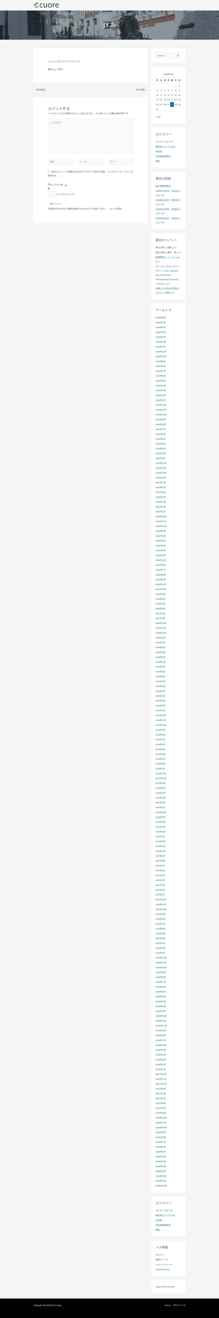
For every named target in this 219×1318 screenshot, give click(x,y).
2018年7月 (161, 603)
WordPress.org (162, 1269)
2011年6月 (160, 870)
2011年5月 (160, 875)
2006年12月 (161, 1118)
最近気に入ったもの (165, 146)
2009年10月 (161, 967)
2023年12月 (161, 463)
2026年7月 (161, 322)
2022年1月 (160, 569)
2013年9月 (161, 783)
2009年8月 (161, 977)
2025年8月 (161, 366)
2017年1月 (160, 618)
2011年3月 (160, 885)
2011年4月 (160, 880)
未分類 (159, 151)
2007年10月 (161, 1084)
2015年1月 (160, 710)
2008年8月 (161, 1035)
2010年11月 (161, 904)
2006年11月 (161, 1122)
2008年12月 (161, 1016)
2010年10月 (161, 909)
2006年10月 (161, 1127)
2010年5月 (161, 933)
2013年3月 (161, 797)
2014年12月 (161, 715)
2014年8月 (161, 734)
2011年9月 (160, 856)
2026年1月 (161, 346)
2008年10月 (161, 1025)
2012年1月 (160, 836)
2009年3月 (161, 1001)
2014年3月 (161, 759)
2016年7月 (161, 642)
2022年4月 (161, 555)
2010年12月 (161, 899)
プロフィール (176, 5)
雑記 (158, 161)
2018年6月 (161, 608)
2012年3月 (161, 827)
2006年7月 (161, 1142)
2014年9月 (160, 730)
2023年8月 (161, 477)
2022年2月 (161, 565)
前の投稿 (39, 89)
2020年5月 (161, 579)
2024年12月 (161, 405)
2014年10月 (161, 725)
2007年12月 (161, 1074)
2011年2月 (160, 890)
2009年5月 (161, 991)
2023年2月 (161, 506)
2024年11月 (161, 409)
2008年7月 (161, 1040)
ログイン (160, 1254)
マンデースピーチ (71, 61)
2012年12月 (161, 812)
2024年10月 (161, 414)
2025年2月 (161, 395)
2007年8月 (161, 1093)
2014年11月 (161, 720)
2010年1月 (160, 953)
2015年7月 (160, 681)
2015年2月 (160, 705)
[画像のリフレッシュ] (66, 184)
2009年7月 (161, 982)
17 (157, 99)
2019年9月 (160, 599)
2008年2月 (161, 1064)
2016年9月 (161, 637)
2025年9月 (161, 361)
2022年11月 (161, 521)
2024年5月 (161, 439)
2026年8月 (161, 317)
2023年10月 (161, 472)
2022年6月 (161, 545)
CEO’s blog (68, 3)
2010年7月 (161, 924)
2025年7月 (161, 371)
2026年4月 (161, 337)
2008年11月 (161, 1021)
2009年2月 (161, 1006)
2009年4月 (161, 996)
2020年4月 (161, 584)
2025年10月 (161, 356)
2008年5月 (161, 1050)
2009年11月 (161, 962)
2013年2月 (161, 802)
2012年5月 (160, 817)
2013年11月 (161, 773)
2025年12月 (161, 351)
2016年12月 (161, 623)
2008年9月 (161, 1030)
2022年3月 (161, 560)
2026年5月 (161, 332)
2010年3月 (161, 943)
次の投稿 (141, 89)
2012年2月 (160, 831)
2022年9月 (161, 531)
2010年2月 (161, 948)
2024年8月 (161, 424)
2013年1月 (160, 807)
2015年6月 (161, 686)
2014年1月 (160, 768)
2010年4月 (161, 938)
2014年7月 (160, 739)
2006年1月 (161, 1171)
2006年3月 (161, 1161)
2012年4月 (160, 822)
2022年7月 (161, 540)
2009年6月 (161, 987)
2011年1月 (160, 894)
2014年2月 (160, 763)
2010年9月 (161, 914)
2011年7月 (160, 865)
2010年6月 (161, 928)
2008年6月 (161, 1045)
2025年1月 (160, 400)
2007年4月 (161, 1113)
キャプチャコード (65, 194)
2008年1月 (161, 1069)
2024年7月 (161, 429)
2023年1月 (161, 511)
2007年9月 (161, 1088)
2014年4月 (160, 754)
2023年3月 (161, 502)
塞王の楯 (160, 247)
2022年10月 (161, 526)
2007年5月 (161, 1108)
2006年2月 (161, 1166)
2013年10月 (161, 778)
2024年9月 (161, 419)
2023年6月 (161, 487)
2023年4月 (161, 497)
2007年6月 (161, 1103)
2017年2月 (160, 613)
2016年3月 (161, 657)
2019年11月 (161, 594)
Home (163, 5)
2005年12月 (161, 1176)
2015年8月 (161, 676)
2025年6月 (161, 376)
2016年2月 (161, 662)
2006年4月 (161, 1156)
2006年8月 (161, 1137)
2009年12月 (161, 957)
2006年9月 (161, 1132)
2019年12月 (161, 589)
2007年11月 (161, 1079)
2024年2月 (161, 453)
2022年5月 (161, 550)
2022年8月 (161, 536)
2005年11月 (161, 1181)
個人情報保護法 (163, 186)
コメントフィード (164, 1264)
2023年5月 (161, 492)
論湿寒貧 (160, 257)
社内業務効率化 (163, 156)
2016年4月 (161, 652)
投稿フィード (162, 1259)
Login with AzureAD (165, 1286)
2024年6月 (161, 434)
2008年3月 (161, 1059)
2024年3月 (161, 448)
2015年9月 (160, 671)
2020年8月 (161, 574)
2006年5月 (161, 1151)
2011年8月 (160, 860)
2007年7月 (161, 1098)
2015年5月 (160, 691)
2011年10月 (161, 851)
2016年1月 (160, 666)
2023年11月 (161, 468)
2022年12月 (161, 516)
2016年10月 (161, 633)
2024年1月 (160, 458)
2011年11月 (160, 846)
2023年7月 (161, 482)
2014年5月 (160, 749)
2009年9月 (161, 972)
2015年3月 (161, 700)
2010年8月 (161, 919)
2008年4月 (161, 1054)
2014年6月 (161, 744)
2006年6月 (161, 1147)
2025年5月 (161, 380)
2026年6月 (161, 327)
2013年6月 (161, 788)
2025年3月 (161, 390)
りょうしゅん (173, 257)
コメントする (54, 61)
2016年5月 (161, 647)
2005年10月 (161, 1185)
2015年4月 (160, 696)
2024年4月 (161, 443)
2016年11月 (161, 628)
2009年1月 (161, 1011)
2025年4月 (161, 385)
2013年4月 (161, 793)
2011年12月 (161, 841)
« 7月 (158, 117)
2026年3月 (161, 342)
